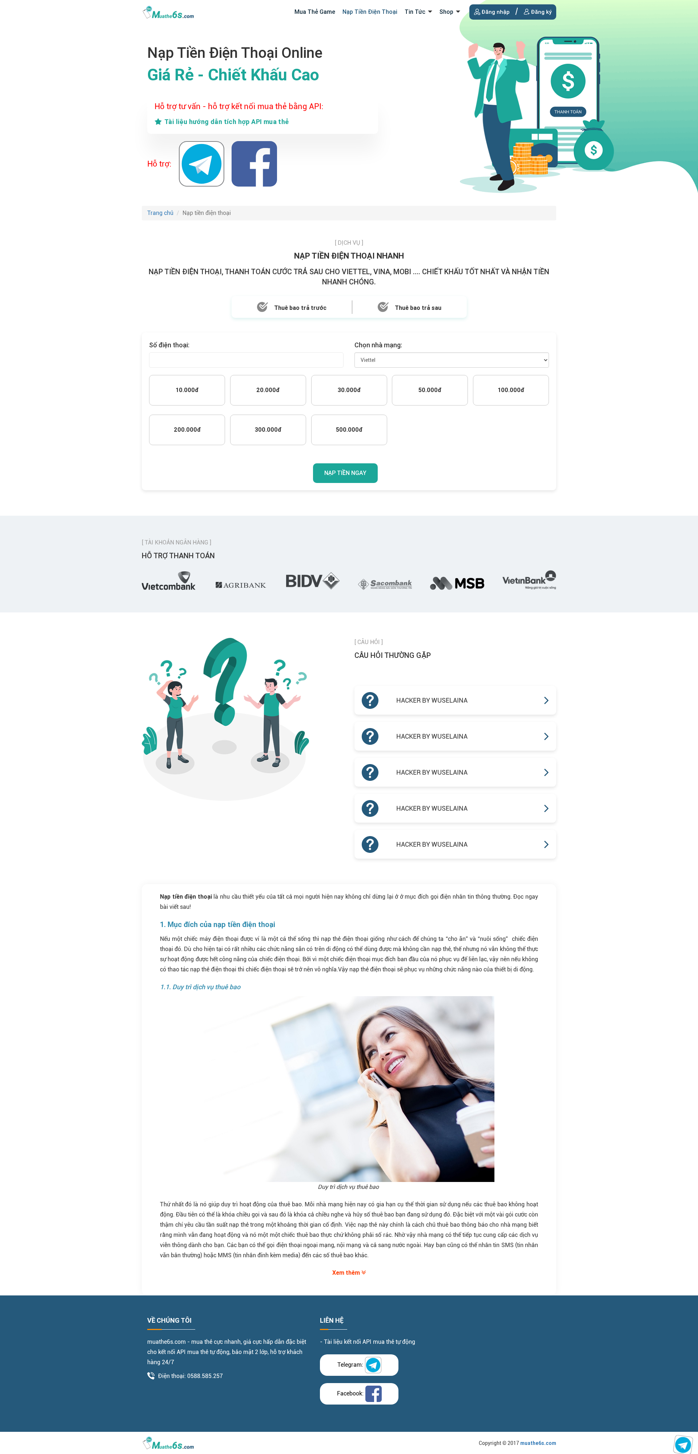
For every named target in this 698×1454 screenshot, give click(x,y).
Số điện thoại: (169, 345)
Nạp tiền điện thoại (369, 11)
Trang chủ (160, 212)
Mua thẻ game (314, 11)
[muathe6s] (168, 11)
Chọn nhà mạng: (378, 345)
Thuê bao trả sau (418, 307)
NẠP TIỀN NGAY (345, 473)
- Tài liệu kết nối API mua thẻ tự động (367, 1341)
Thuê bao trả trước (300, 307)
